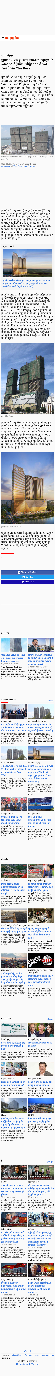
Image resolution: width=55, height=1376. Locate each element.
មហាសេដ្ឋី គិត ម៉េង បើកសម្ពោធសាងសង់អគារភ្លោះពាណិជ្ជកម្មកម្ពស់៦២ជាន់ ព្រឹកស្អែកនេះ (39, 821)
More (50, 701)
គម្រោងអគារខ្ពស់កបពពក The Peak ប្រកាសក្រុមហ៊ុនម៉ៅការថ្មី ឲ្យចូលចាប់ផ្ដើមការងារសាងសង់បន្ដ (40, 728)
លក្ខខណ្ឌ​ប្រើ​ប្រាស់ (48, 1355)
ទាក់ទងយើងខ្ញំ (27, 1355)
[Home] (13, 38)
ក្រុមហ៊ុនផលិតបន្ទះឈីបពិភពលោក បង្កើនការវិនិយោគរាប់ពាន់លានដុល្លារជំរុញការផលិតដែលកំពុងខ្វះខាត (40, 980)
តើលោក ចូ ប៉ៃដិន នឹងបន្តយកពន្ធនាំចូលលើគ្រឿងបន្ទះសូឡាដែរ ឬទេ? (14, 930)
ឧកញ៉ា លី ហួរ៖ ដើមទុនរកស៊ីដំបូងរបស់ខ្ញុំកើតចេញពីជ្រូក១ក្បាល (40, 1083)
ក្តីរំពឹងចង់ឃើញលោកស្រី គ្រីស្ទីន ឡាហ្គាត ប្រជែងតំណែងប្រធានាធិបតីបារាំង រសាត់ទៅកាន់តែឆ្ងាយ (39, 1287)
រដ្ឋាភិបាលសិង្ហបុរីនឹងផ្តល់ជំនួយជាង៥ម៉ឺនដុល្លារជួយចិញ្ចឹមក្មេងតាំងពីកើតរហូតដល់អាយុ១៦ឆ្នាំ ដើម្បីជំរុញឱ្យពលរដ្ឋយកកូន (41, 1189)
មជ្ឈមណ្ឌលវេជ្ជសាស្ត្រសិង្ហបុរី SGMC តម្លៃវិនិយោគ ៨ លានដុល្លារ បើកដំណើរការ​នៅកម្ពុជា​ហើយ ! (39, 933)
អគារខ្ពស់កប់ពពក (29, 166)
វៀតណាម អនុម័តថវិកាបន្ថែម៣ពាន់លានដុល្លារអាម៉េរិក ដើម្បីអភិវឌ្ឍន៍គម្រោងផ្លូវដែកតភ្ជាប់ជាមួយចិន (13, 1287)
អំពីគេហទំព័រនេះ (17, 1355)
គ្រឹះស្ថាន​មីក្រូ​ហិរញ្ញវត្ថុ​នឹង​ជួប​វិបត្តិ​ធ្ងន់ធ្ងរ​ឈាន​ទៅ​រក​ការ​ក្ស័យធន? (13, 1083)
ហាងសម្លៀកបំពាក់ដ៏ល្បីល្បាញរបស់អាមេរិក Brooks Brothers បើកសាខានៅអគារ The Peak (14, 728)
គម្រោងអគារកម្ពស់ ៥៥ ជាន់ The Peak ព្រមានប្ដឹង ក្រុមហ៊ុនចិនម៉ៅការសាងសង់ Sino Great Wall (14, 770)
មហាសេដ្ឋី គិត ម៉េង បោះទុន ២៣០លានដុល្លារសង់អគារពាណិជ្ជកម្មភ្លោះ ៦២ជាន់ (11, 820)
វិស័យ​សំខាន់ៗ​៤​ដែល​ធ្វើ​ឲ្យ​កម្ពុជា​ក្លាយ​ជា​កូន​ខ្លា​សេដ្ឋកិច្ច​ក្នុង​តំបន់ (40, 1119)
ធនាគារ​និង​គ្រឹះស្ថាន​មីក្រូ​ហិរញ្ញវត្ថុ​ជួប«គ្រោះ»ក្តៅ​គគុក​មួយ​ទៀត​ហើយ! (13, 1046)
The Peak (18, 166)
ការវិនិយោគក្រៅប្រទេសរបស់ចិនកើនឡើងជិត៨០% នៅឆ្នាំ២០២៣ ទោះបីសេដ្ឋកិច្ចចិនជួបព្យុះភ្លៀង (13, 888)
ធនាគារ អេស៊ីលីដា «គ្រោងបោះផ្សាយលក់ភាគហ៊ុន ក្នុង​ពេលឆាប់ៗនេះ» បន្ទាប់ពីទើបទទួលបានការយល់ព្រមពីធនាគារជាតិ (40, 659)
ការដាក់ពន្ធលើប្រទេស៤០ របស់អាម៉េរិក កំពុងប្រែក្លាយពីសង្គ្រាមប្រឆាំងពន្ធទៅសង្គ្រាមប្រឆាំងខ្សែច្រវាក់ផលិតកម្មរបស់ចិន (12, 1237)
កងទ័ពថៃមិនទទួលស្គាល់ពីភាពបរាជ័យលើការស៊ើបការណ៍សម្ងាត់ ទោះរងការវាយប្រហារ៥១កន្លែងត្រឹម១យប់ (13, 1189)
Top (29, 1350)
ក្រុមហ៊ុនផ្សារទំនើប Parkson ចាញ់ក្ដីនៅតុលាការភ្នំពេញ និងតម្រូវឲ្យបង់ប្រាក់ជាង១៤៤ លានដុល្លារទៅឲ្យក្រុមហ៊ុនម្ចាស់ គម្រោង (13, 1122)
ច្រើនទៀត (50, 1019)
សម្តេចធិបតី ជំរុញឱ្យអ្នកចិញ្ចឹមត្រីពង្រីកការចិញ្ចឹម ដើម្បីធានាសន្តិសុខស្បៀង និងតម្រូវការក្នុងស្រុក (40, 887)
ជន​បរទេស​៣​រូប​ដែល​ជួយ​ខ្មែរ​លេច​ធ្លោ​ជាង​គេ (40, 1044)
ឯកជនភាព (37, 1355)
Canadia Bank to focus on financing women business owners (13, 658)
